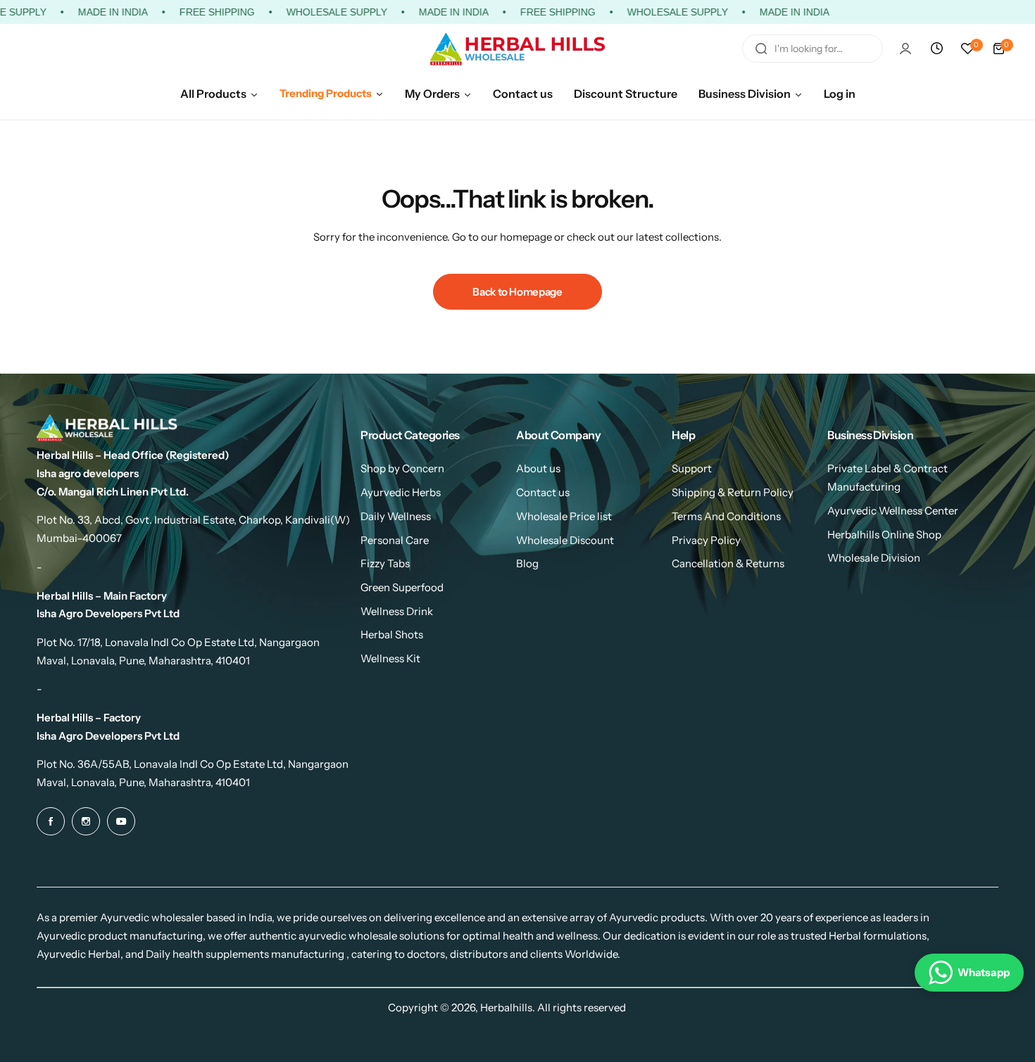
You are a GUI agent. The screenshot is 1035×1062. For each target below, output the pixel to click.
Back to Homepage (517, 291)
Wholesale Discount (565, 540)
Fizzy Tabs (385, 563)
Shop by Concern (402, 468)
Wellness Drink (396, 611)
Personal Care (394, 540)
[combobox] (812, 48)
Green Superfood (402, 587)
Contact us (543, 492)
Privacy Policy (706, 540)
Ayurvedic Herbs (400, 492)
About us (538, 468)
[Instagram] (86, 821)
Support (692, 468)
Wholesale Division (873, 557)
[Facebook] (51, 821)
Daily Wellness (395, 516)
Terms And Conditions (726, 516)
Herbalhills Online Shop (884, 534)
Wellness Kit (390, 658)
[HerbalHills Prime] (517, 48)
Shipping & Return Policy (733, 492)
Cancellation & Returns (728, 563)
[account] (905, 48)
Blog (527, 563)
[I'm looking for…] (761, 48)
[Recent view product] (936, 48)
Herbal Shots (391, 634)
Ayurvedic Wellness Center (892, 510)
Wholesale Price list (564, 516)
